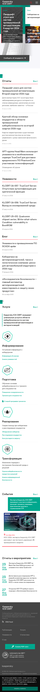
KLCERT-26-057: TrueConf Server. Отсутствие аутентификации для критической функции (19, 188)
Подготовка (9, 379)
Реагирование (10, 421)
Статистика (24, 635)
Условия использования (29, 673)
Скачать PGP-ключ (21, 647)
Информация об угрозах (10, 356)
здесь (25, 684)
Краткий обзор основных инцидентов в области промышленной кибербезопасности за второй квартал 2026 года (18, 122)
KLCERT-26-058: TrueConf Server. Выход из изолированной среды (19, 204)
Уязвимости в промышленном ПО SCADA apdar (19, 245)
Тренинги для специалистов (12, 395)
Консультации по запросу (11, 438)
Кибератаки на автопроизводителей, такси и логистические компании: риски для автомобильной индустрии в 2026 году (19, 262)
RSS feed (8, 622)
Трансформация (12, 458)
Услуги (6, 306)
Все (35, 81)
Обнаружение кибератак (10, 432)
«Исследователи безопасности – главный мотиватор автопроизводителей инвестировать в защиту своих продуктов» (19, 285)
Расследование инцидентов (12, 435)
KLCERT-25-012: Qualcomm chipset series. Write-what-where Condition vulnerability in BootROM (19, 221)
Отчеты (6, 80)
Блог (5, 236)
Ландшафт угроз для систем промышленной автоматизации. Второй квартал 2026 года (18, 90)
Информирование (12, 345)
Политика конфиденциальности (12, 673)
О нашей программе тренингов (15, 401)
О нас (4, 640)
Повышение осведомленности (12, 392)
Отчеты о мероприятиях (16, 558)
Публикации (7, 630)
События (7, 494)
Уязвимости (9, 178)
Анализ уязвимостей (9, 359)
